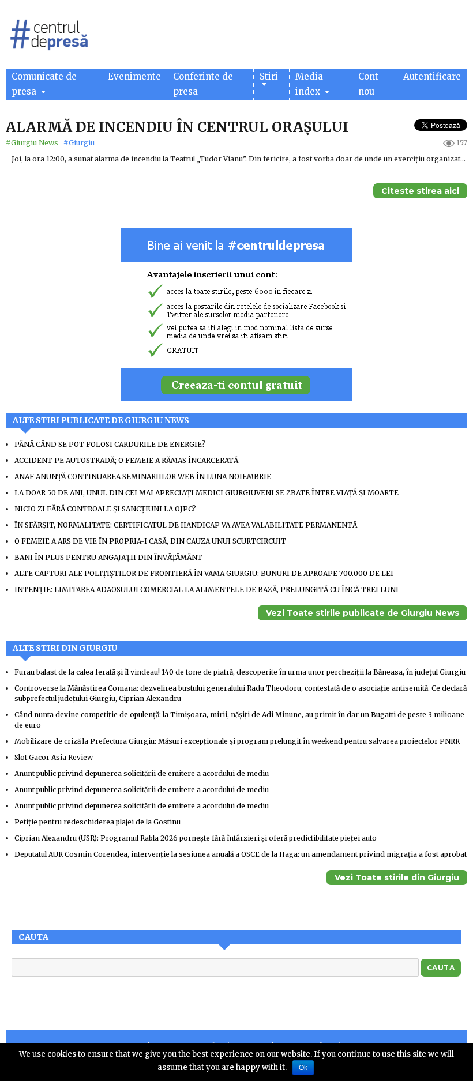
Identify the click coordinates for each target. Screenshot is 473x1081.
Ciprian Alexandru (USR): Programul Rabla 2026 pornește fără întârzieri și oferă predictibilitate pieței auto (195, 838)
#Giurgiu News (33, 142)
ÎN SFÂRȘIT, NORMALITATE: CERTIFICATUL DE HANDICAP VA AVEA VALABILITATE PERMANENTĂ (185, 525)
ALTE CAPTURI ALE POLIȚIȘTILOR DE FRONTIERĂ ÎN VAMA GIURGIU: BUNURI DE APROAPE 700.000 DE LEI (203, 573)
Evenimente (134, 76)
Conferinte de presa (203, 84)
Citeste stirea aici (420, 191)
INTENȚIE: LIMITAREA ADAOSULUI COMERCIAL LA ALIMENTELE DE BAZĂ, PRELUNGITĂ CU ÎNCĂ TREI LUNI (206, 589)
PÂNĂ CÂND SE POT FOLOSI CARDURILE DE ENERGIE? (110, 444)
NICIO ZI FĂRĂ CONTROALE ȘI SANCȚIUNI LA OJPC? (105, 508)
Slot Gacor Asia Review (53, 757)
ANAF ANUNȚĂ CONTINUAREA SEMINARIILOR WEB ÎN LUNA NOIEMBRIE (142, 476)
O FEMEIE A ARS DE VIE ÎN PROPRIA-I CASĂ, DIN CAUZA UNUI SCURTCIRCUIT (150, 541)
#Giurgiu (79, 142)
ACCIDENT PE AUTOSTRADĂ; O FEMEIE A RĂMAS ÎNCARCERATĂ (126, 460)
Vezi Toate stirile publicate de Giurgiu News (362, 613)
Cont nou (368, 84)
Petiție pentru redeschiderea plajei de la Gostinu (97, 822)
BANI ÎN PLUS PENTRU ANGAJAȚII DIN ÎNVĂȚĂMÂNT (108, 557)
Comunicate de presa (44, 84)
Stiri (269, 76)
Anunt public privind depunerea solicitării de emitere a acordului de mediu (141, 773)
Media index (309, 84)
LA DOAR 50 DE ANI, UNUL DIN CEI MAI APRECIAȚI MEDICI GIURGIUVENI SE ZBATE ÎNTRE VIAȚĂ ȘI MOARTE (206, 492)
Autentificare (432, 76)
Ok (303, 1068)
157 (461, 142)
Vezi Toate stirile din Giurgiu (397, 877)
